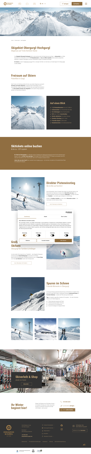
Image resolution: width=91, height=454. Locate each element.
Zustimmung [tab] (27, 216)
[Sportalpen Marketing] (84, 445)
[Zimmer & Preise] (34, 3)
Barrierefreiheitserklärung (60, 441)
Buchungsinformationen (48, 428)
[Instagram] (62, 429)
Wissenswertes (47, 430)
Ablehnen (28, 240)
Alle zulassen (63, 240)
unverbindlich (68, 406)
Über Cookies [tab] (64, 216)
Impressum (45, 441)
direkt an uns (40, 160)
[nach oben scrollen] (84, 450)
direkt (68, 409)
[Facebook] (62, 425)
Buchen (77, 4)
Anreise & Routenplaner (48, 425)
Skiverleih (25, 384)
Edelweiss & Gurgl (28, 61)
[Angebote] (27, 3)
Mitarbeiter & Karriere (48, 436)
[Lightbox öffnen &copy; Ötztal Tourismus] (63, 253)
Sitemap (51, 441)
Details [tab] (45, 216)
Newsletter (46, 433)
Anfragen (66, 4)
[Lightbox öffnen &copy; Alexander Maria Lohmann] (28, 294)
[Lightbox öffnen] (28, 112)
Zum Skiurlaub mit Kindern (20, 263)
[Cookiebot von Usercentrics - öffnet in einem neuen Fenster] (66, 212)
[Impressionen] (20, 3)
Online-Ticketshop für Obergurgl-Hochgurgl (42, 154)
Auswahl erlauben (45, 240)
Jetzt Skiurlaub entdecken (56, 204)
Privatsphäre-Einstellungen (35, 441)
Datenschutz (24, 441)
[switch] (38, 235)
